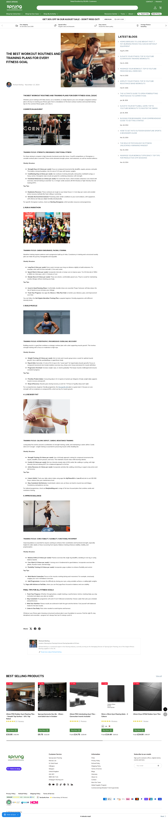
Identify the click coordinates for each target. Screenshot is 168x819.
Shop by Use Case (32, 14)
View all (159, 676)
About (130, 14)
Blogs (93, 771)
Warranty (94, 774)
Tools (123, 14)
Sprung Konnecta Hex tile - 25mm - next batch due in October (51, 715)
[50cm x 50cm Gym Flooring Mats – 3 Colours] (115, 696)
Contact (93, 780)
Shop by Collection (13, 14)
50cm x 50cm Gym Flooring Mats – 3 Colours (114, 715)
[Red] (109, 726)
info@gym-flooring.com (56, 780)
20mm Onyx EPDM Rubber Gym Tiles (147, 714)
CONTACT (149, 2)
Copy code (120, 19)
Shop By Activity (50, 14)
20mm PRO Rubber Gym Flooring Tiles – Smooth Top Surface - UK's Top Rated (20, 716)
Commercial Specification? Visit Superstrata (105, 788)
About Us (94, 777)
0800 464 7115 (53, 777)
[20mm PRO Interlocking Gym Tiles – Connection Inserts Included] (84, 696)
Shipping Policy (96, 766)
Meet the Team (96, 782)
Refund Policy (95, 763)
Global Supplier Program (98, 785)
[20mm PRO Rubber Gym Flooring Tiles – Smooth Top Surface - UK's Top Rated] (20, 696)
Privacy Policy (95, 760)
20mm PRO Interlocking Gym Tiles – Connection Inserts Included (83, 715)
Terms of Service (96, 769)
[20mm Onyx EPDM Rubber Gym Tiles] (147, 696)
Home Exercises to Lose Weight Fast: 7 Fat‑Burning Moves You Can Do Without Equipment (138, 44)
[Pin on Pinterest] (39, 629)
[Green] (106, 726)
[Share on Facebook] (35, 629)
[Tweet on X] (31, 629)
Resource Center (111, 14)
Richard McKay (18, 85)
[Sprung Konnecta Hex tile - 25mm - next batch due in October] (52, 696)
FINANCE (159, 2)
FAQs (93, 758)
